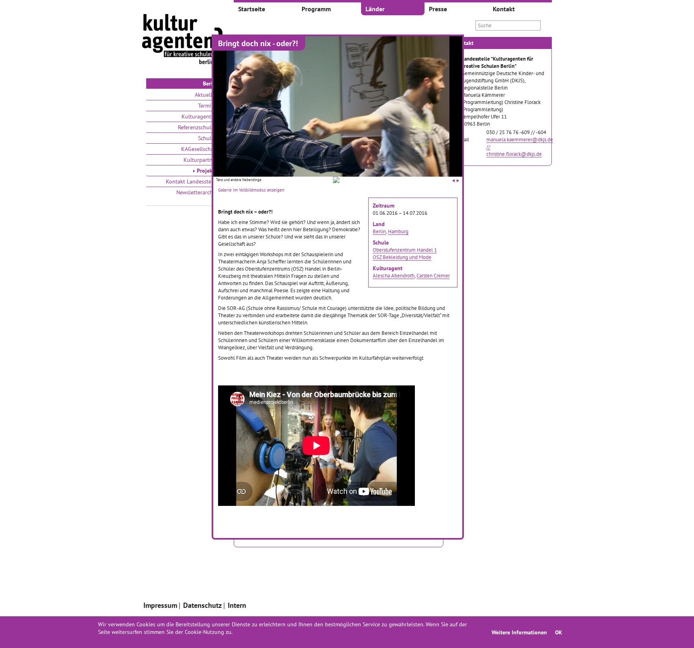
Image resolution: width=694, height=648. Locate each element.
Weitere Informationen (519, 632)
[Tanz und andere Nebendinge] (336, 181)
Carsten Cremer (433, 275)
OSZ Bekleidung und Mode (402, 257)
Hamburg (398, 231)
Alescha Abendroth (393, 275)
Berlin (379, 231)
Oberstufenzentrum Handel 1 (405, 250)
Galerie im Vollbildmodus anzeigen (251, 189)
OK (558, 632)
